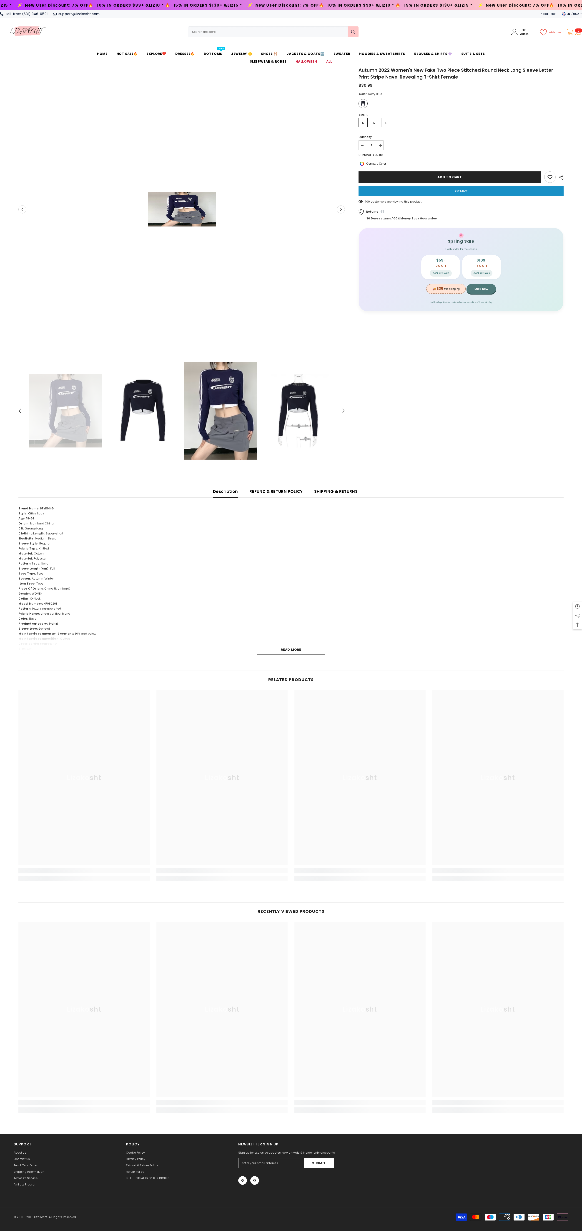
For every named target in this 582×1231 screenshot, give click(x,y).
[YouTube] (254, 1180)
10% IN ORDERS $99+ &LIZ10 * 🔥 (212, 5)
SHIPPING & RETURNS (336, 491)
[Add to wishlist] (550, 177)
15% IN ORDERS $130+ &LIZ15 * (56, 5)
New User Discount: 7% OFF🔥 (137, 5)
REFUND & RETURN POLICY (276, 491)
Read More (291, 649)
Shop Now (481, 289)
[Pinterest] (242, 1180)
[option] (181, 209)
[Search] (273, 31)
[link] (84, 870)
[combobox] (268, 31)
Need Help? (548, 14)
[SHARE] (560, 177)
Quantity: (365, 137)
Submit (319, 1163)
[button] (22, 209)
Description (225, 491)
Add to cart (449, 177)
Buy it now (461, 190)
